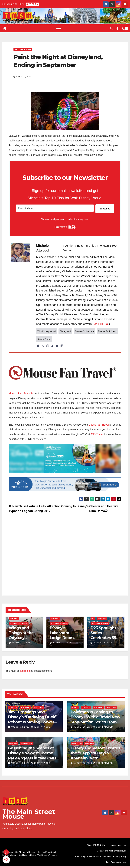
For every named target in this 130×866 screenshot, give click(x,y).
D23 (92, 618)
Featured (14, 618)
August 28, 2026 (20, 727)
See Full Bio (100, 324)
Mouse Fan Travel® (20, 393)
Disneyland (77, 743)
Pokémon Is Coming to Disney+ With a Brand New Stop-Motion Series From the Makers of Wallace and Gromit (95, 722)
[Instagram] (47, 346)
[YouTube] (57, 346)
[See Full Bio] (110, 324)
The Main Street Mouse (28, 814)
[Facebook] (38, 346)
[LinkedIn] (62, 346)
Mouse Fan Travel (98, 424)
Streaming (25, 707)
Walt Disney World (22, 49)
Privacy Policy (119, 856)
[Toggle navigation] (58, 28)
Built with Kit (65, 227)
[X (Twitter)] (43, 346)
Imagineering (26, 743)
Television (38, 707)
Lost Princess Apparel (116, 862)
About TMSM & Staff (96, 845)
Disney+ (75, 707)
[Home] (4, 28)
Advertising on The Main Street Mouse (92, 856)
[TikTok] (52, 346)
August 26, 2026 (103, 643)
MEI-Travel (97, 434)
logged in (25, 670)
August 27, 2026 (21, 643)
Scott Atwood (41, 727)
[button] (111, 28)
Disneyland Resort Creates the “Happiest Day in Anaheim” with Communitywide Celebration (95, 758)
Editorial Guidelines (117, 845)
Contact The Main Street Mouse (111, 851)
